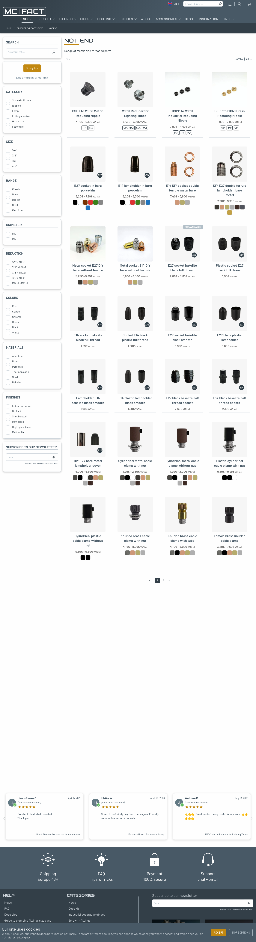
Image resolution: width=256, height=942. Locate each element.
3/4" (14, 165)
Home (8, 28)
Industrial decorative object (86, 914)
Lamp (15, 110)
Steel (15, 204)
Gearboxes (18, 121)
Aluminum (18, 356)
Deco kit (44, 19)
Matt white (18, 432)
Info (227, 19)
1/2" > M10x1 (18, 262)
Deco (15, 194)
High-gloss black (21, 426)
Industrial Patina (21, 405)
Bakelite (16, 382)
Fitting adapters (21, 116)
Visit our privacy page (19, 937)
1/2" (14, 160)
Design (16, 199)
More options (241, 932)
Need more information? (32, 77)
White (15, 332)
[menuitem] (27, 19)
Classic (16, 189)
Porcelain (17, 366)
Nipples (16, 105)
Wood (145, 19)
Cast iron (17, 210)
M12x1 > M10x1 (20, 283)
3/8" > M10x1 (19, 272)
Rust (15, 306)
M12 (14, 238)
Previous (5, 818)
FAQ (6, 908)
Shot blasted (19, 416)
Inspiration (208, 19)
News (72, 902)
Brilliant (16, 411)
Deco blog (10, 914)
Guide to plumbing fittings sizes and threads (27, 922)
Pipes (84, 19)
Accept (218, 932)
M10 (14, 233)
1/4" (14, 150)
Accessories (166, 19)
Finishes (126, 19)
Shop (27, 19)
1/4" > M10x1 (18, 277)
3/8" (14, 155)
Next (251, 818)
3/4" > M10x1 (19, 267)
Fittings (66, 19)
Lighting (104, 19)
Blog (189, 19)
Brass (15, 322)
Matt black (18, 421)
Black (15, 327)
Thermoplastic (20, 371)
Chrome (16, 316)
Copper (16, 311)
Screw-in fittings (21, 100)
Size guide (32, 68)
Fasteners (18, 126)
